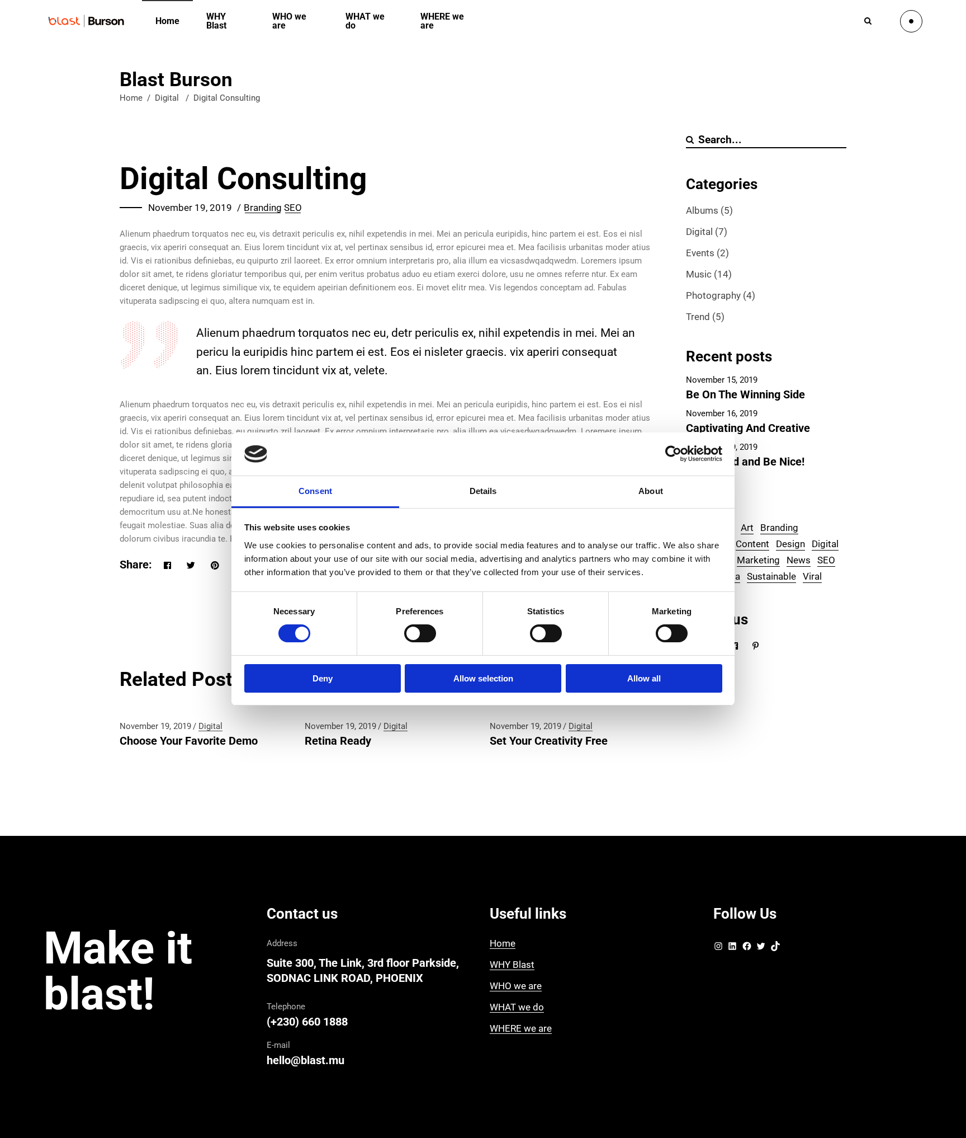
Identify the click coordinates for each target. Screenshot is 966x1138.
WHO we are (516, 985)
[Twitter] (761, 948)
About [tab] (650, 491)
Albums (702, 210)
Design (790, 543)
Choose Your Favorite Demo (189, 740)
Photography (713, 295)
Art (747, 527)
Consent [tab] (315, 491)
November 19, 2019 (190, 207)
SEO (293, 207)
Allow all (644, 678)
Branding (263, 207)
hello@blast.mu (305, 1060)
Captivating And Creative (748, 428)
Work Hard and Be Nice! (745, 461)
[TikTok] (775, 948)
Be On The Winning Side (745, 394)
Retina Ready (338, 740)
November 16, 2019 (721, 413)
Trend (698, 316)
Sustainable (771, 576)
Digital (167, 98)
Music (699, 274)
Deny (322, 678)
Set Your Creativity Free (549, 740)
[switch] (420, 633)
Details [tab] (483, 491)
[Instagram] (718, 948)
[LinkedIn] (732, 948)
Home (131, 98)
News (799, 560)
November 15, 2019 (721, 380)
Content (752, 543)
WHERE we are (521, 1028)
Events (700, 252)
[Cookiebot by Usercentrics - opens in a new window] (673, 453)
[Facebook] (747, 948)
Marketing (758, 560)
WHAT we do (517, 1007)
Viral (812, 576)
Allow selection (483, 678)
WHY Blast (512, 964)
